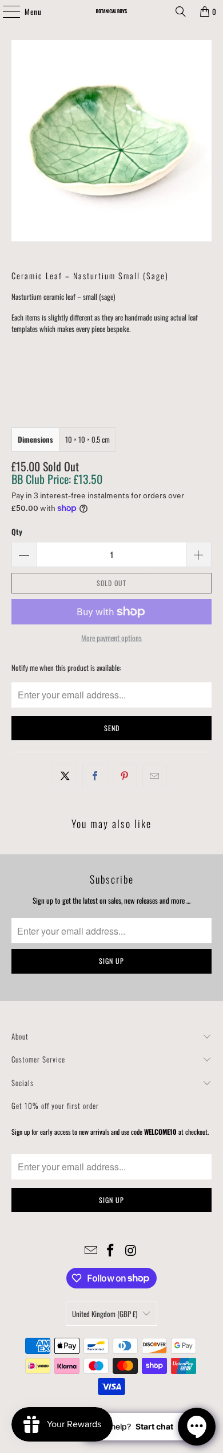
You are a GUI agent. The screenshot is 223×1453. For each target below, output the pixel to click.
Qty (16, 531)
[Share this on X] (65, 775)
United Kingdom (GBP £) (104, 1313)
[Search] (181, 11)
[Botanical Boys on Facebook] (111, 1250)
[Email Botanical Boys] (90, 1250)
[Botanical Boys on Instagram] (131, 1250)
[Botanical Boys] (112, 11)
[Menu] (5, 11)
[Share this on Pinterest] (125, 775)
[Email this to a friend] (154, 775)
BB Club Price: (56, 478)
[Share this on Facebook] (94, 775)
